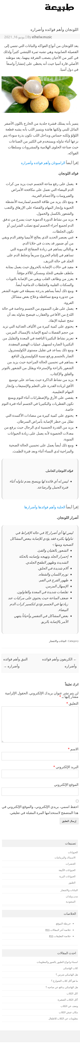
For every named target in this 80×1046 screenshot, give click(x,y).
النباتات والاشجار (57, 641)
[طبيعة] (60, 10)
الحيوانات (73, 852)
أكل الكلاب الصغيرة (68, 999)
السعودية (71, 901)
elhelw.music (42, 37)
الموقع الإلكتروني (66, 784)
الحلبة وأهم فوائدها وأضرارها (44, 507)
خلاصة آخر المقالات (58, 930)
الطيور (72, 882)
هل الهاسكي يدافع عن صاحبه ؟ (62, 987)
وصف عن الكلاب (69, 1006)
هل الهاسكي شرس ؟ (67, 974)
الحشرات (71, 863)
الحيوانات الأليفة (67, 870)
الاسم (73, 749)
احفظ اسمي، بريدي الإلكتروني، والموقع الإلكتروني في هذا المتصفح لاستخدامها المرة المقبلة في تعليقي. (40, 810)
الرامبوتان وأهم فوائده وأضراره (43, 163)
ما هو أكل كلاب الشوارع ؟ (64, 980)
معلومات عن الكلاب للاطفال (63, 1018)
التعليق (72, 703)
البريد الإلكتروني (65, 767)
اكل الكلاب (72, 993)
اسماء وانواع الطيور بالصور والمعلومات (57, 962)
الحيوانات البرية (67, 876)
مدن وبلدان (72, 896)
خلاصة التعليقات (60, 936)
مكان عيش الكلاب (68, 1012)
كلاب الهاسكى (70, 968)
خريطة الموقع (63, 923)
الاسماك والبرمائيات (65, 857)
